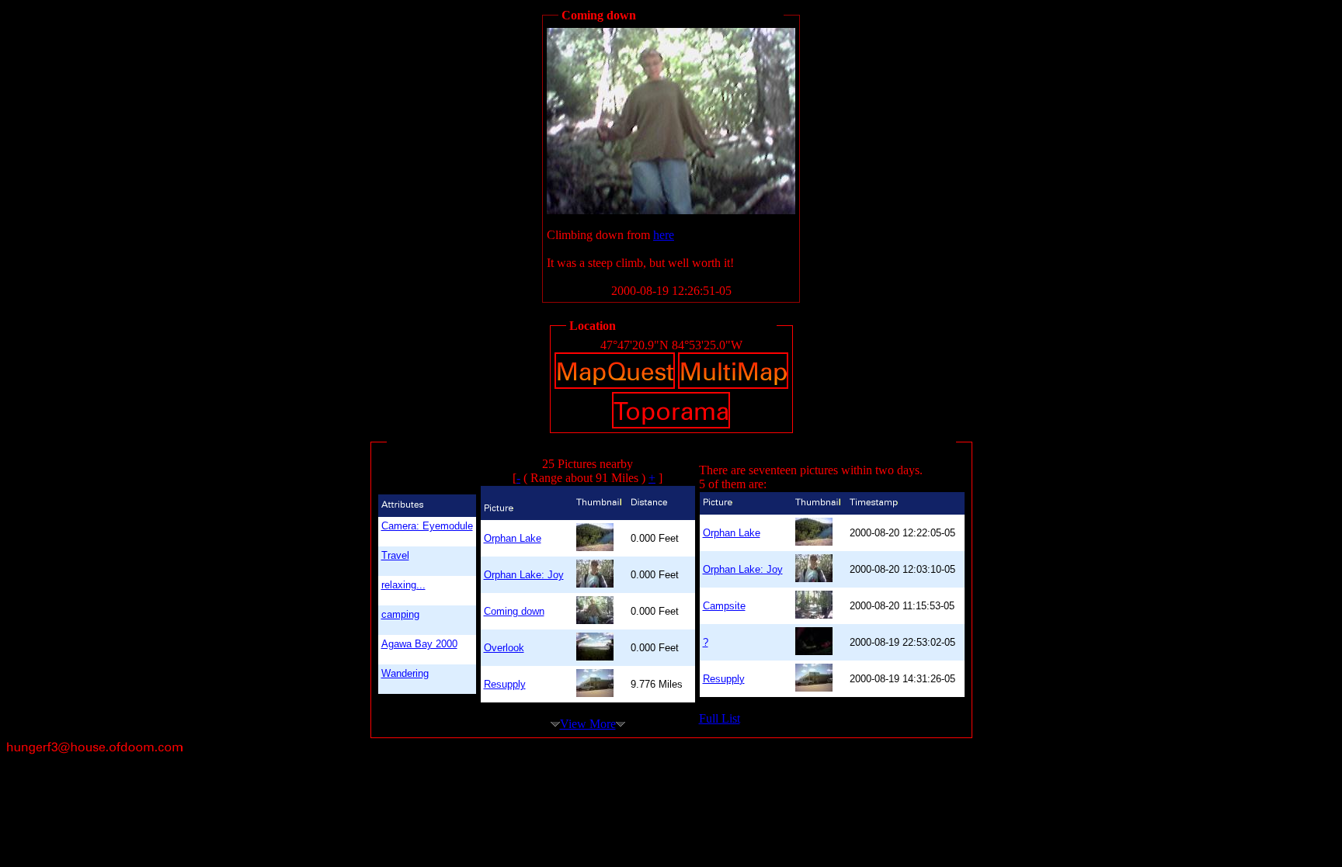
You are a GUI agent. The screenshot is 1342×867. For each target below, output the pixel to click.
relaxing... (403, 585)
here (663, 234)
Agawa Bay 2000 (419, 644)
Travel (395, 555)
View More (588, 723)
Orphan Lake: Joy (524, 575)
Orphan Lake (512, 538)
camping (400, 614)
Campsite (724, 606)
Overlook (504, 648)
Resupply (505, 684)
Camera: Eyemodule (427, 526)
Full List (719, 718)
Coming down (514, 611)
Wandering (405, 673)
